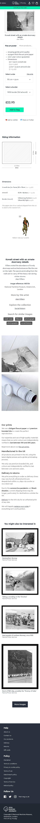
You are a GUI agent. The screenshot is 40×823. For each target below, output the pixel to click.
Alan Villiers (20, 39)
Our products (8, 739)
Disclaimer (7, 760)
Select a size (19, 74)
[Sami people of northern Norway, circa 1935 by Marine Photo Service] (20, 619)
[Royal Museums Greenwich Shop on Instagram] (15, 797)
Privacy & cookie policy (12, 767)
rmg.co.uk (25, 797)
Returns (6, 746)
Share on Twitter (28, 120)
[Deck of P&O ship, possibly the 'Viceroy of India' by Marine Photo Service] (20, 666)
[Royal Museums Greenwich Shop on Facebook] (5, 797)
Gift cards (7, 750)
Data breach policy (10, 774)
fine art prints (24, 447)
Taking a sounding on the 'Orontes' (14, 597)
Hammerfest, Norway (9, 558)
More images (20, 704)
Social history (20, 308)
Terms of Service (9, 782)
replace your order (21, 506)
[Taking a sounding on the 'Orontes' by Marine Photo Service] (20, 581)
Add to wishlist (12, 120)
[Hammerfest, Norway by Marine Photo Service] (20, 542)
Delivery (5, 500)
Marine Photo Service (9, 560)
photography (12, 323)
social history (26, 323)
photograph (29, 319)
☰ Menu (3, 3)
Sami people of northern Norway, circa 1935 (17, 635)
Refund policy (8, 785)
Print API (6, 818)
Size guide (30, 74)
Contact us (7, 735)
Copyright (7, 778)
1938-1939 (8, 319)
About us (7, 732)
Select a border (12, 87)
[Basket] (36, 3)
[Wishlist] (33, 3)
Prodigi (14, 818)
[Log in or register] (29, 3)
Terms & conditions (10, 763)
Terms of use (8, 771)
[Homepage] (19, 3)
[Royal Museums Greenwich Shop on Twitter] (10, 797)
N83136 (19, 319)
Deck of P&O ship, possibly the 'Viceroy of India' (19, 691)
